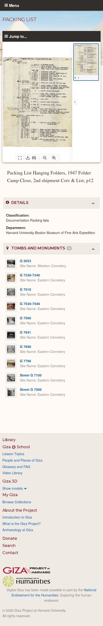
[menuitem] (51, 488)
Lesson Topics (13, 453)
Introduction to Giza (17, 517)
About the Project (19, 510)
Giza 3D (9, 481)
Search (9, 545)
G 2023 (25, 260)
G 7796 (25, 360)
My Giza (10, 495)
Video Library (12, 472)
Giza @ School (16, 447)
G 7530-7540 (30, 303)
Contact (10, 552)
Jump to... (18, 36)
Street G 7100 (31, 375)
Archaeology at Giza (17, 529)
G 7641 (25, 332)
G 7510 (25, 289)
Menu (14, 5)
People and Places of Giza (22, 460)
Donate (9, 538)
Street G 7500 (31, 389)
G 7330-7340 (30, 275)
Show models (12, 488)
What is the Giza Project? (21, 523)
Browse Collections (16, 501)
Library (9, 440)
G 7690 (25, 346)
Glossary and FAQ (16, 466)
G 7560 (25, 318)
